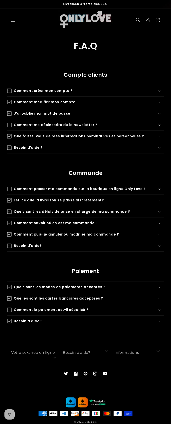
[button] (13, 20)
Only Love (91, 421)
